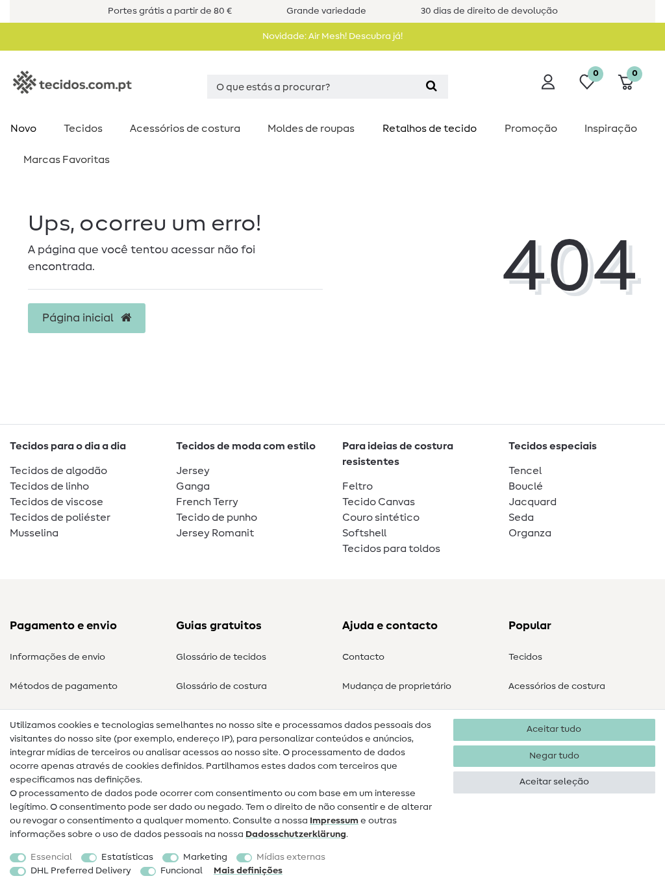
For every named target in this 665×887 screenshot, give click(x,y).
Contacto (363, 657)
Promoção (531, 128)
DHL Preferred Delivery (81, 870)
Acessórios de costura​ (185, 128)
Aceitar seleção (554, 781)
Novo (23, 128)
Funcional (181, 870)
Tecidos (83, 128)
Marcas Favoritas (66, 160)
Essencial (51, 857)
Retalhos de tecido (430, 128)
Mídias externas (291, 857)
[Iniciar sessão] (548, 82)
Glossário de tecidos (221, 657)
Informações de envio (57, 657)
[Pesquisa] (431, 87)
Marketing (205, 857)
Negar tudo (554, 755)
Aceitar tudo (554, 729)
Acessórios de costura (556, 686)
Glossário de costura (221, 686)
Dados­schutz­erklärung (295, 834)
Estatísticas (127, 857)
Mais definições (248, 870)
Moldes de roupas (311, 128)
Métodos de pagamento (64, 686)
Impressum (334, 820)
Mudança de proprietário (396, 686)
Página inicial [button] (79, 318)
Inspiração (610, 128)
